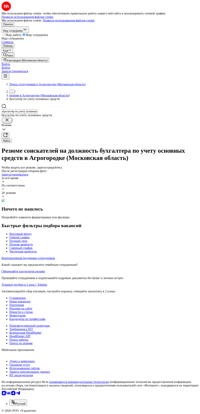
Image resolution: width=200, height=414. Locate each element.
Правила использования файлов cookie (69, 20)
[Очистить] (7, 120)
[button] (6, 64)
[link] (8, 55)
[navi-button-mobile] (5, 76)
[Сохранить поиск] (5, 135)
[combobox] (20, 111)
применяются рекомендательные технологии (79, 382)
